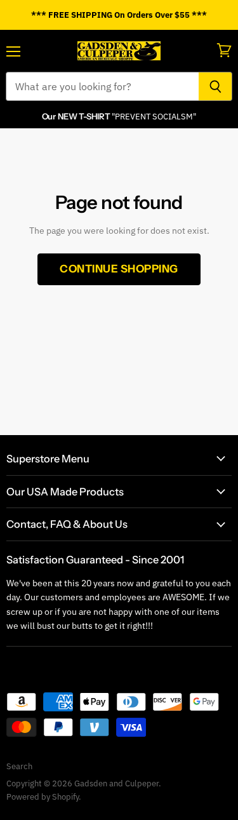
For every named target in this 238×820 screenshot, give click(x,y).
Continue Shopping (119, 268)
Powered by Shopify (42, 796)
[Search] (215, 86)
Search (19, 766)
